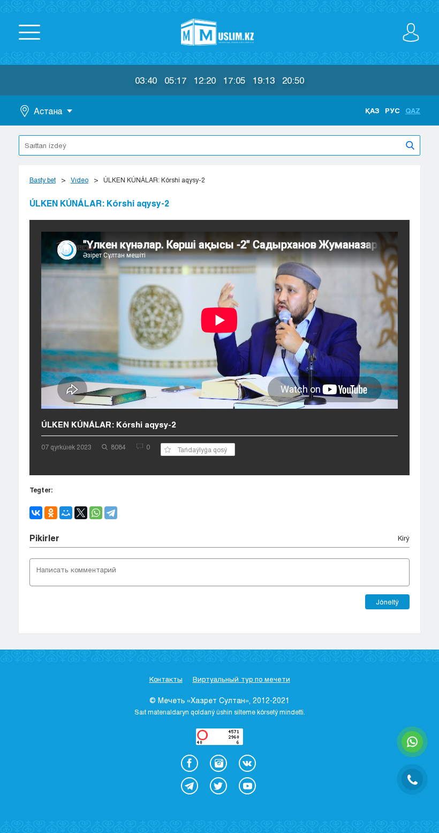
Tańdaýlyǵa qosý (202, 449)
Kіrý (404, 538)
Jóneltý (387, 602)
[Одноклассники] (50, 512)
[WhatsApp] (95, 512)
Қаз (372, 110)
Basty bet (42, 179)
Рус (392, 110)
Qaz (412, 110)
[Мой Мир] (65, 512)
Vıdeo (79, 179)
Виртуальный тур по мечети (241, 679)
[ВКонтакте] (35, 512)
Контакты (166, 679)
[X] (80, 512)
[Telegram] (110, 512)
